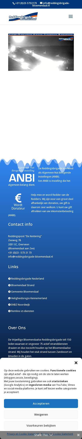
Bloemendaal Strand (22, 285)
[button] (76, 363)
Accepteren (41, 403)
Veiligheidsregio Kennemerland (29, 298)
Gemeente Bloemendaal (25, 291)
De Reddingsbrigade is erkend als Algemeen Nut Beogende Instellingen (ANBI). (55, 172)
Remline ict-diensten (22, 311)
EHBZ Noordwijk (20, 304)
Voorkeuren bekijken (41, 425)
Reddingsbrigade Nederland (27, 278)
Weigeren (41, 414)
